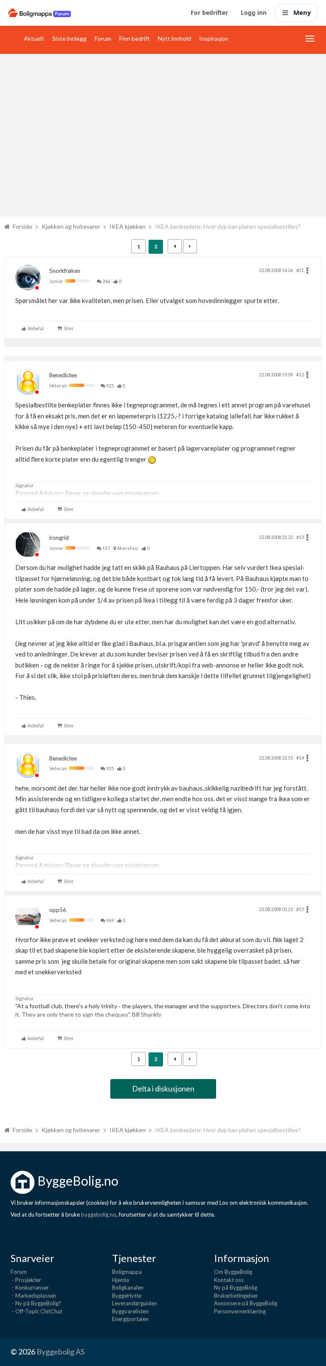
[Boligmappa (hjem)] (39, 12)
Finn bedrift (134, 38)
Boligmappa (127, 1271)
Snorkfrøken (64, 270)
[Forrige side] (174, 246)
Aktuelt (34, 38)
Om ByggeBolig (233, 1271)
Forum (103, 38)
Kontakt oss (229, 1279)
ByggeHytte (126, 1295)
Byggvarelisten (130, 1311)
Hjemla (120, 1279)
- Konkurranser (30, 1287)
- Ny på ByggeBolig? (36, 1303)
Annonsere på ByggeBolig (245, 1303)
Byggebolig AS (60, 1351)
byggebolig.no (98, 1214)
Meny (302, 12)
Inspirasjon (213, 38)
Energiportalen (130, 1319)
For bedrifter (209, 12)
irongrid (59, 537)
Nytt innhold (174, 38)
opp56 (57, 909)
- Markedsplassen (33, 1295)
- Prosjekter (26, 1279)
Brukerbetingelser (236, 1295)
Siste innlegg (69, 38)
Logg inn (254, 12)
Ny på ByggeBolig (235, 1287)
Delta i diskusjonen (163, 1088)
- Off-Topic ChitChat (36, 1311)
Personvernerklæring (240, 1311)
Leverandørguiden (134, 1303)
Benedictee (63, 375)
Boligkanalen (127, 1287)
